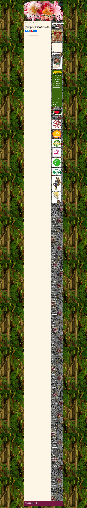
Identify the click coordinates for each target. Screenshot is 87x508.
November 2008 (54, 443)
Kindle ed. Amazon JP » (56, 98)
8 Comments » (35, 35)
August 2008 (54, 448)
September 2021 (54, 257)
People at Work (54, 486)
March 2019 (54, 273)
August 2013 (54, 351)
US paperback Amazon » (56, 79)
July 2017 (53, 289)
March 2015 (54, 323)
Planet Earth (54, 488)
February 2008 (54, 458)
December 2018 (54, 275)
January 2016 (54, 310)
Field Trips (53, 478)
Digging (53, 219)
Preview (53, 25)
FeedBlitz (59, 25)
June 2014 (53, 335)
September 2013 (54, 349)
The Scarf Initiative (55, 493)
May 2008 (53, 453)
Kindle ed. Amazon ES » (56, 96)
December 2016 (54, 299)
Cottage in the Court (55, 214)
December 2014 (54, 327)
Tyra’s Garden (54, 238)
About (53, 43)
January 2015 (54, 325)
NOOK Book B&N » (56, 104)
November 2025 (54, 244)
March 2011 (54, 398)
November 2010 (54, 404)
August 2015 (54, 317)
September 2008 (54, 447)
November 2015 (54, 314)
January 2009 (54, 440)
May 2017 (53, 293)
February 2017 (54, 296)
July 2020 (53, 262)
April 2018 (53, 280)
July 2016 (53, 304)
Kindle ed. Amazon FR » (56, 92)
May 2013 (53, 356)
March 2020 (54, 265)
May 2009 (53, 434)
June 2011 (53, 393)
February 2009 (54, 439)
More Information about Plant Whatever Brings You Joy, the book (57, 47)
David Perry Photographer (56, 217)
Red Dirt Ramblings (55, 230)
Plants (53, 490)
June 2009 (53, 432)
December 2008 (54, 442)
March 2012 (54, 379)
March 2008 (54, 456)
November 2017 (54, 286)
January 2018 (54, 283)
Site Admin (54, 498)
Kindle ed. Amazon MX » (56, 87)
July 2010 (53, 411)
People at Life (54, 483)
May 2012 (53, 375)
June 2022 (53, 254)
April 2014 (53, 338)
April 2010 (53, 416)
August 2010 (54, 409)
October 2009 (54, 426)
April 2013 (53, 357)
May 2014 (53, 336)
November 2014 (54, 328)
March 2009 (54, 437)
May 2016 (53, 306)
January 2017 (54, 297)
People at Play (31, 35)
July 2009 (53, 430)
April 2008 (53, 455)
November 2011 (54, 385)
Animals (53, 470)
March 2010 (54, 417)
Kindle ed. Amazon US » (56, 83)
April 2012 (53, 377)
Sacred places (54, 491)
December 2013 (54, 344)
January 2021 (54, 260)
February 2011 (54, 400)
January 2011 (54, 401)
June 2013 (53, 354)
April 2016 (53, 307)
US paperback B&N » (56, 106)
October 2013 (54, 348)
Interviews (53, 480)
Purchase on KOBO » (56, 81)
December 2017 (54, 284)
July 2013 (53, 353)
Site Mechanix (29, 507)
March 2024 (54, 247)
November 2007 (54, 463)
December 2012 (54, 364)
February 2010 (54, 419)
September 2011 (54, 388)
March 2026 (54, 242)
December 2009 (54, 422)
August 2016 (54, 302)
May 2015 (53, 320)
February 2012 (54, 380)
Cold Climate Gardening (55, 212)
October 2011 (54, 387)
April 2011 (53, 396)
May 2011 (53, 395)
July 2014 (53, 333)
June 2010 (53, 413)
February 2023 (54, 249)
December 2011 (54, 383)
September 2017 (54, 288)
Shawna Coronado (54, 235)
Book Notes (54, 474)
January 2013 (54, 362)
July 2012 (53, 372)
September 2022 (54, 250)
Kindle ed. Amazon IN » (56, 100)
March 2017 (54, 294)
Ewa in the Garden (55, 225)
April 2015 (53, 322)
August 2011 (54, 390)
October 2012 (54, 367)
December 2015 (54, 312)
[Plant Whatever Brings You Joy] (43, 20)
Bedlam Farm (54, 209)
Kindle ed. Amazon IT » (56, 94)
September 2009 (54, 427)
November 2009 (54, 424)
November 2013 (54, 346)
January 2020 (54, 267)
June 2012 (53, 374)
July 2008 (53, 450)
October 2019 (54, 270)
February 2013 (54, 361)
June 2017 (53, 291)
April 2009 (53, 435)
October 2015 (54, 315)
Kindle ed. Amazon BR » (56, 102)
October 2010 (54, 406)
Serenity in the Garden (55, 233)
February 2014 (54, 341)
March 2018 (54, 281)
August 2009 (54, 429)
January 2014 (54, 343)
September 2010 (54, 408)
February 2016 (54, 309)
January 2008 (54, 460)
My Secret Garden (54, 228)
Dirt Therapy (54, 220)
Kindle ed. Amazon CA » (56, 85)
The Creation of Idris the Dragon (31, 22)
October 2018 (54, 276)
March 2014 (54, 340)
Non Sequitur (54, 481)
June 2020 (53, 263)
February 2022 (54, 255)
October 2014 (54, 330)
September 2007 (54, 466)
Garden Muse (54, 227)
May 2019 (53, 271)
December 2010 (54, 403)
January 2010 (54, 421)
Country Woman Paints (55, 216)
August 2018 (54, 278)
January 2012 (54, 382)
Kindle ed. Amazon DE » (56, 89)
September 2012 (54, 369)
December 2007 (54, 461)
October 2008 (54, 445)
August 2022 (54, 252)
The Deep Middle (54, 236)
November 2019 (54, 268)
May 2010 (53, 414)
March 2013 (54, 359)
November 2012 (54, 366)
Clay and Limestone (55, 211)
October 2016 (54, 301)
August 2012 (54, 370)
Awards (53, 472)
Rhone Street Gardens (55, 231)
